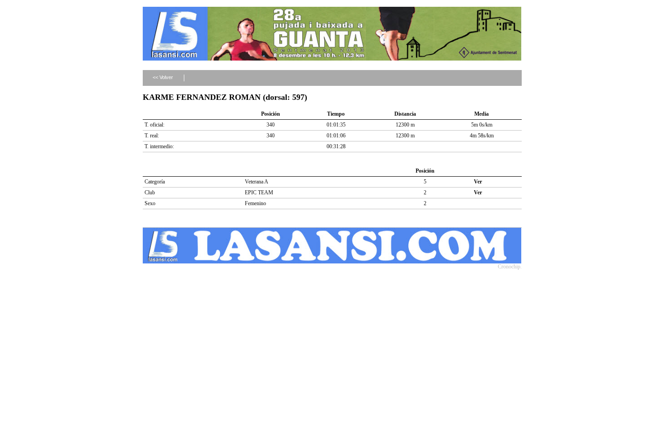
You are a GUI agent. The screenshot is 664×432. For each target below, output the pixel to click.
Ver (478, 181)
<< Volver (163, 77)
